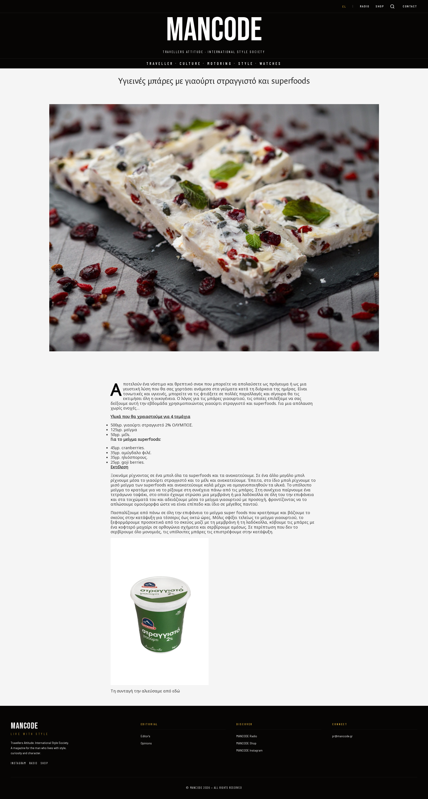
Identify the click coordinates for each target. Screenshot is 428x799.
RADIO (365, 6)
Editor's (145, 736)
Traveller (159, 63)
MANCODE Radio (246, 736)
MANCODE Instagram (249, 750)
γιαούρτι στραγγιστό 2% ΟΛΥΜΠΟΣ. (158, 425)
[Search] (392, 6)
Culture (190, 63)
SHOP (380, 6)
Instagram (18, 763)
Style (246, 63)
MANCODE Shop (246, 743)
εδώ (176, 691)
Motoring (219, 63)
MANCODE (214, 30)
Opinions (146, 743)
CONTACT (410, 6)
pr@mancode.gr (342, 736)
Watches (271, 63)
